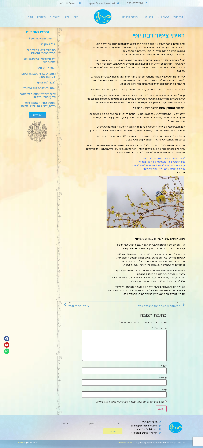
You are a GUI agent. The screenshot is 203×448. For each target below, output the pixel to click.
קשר (30, 16)
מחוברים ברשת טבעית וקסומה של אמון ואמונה (38, 75)
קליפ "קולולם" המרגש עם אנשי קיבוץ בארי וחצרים (38, 95)
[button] (37, 115)
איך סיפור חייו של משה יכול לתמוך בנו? (40, 60)
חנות (76, 16)
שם (164, 366)
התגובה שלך (159, 328)
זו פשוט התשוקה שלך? (42, 38)
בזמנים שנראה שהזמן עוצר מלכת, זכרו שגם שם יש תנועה (38, 104)
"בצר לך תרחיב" (46, 67)
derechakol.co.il (126, 442)
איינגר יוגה (55, 16)
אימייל (163, 378)
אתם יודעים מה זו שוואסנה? (39, 88)
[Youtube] (6, 345)
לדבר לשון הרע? (46, 82)
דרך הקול (178, 16)
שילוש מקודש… (46, 44)
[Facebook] (6, 338)
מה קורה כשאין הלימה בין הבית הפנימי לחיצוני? (41, 51)
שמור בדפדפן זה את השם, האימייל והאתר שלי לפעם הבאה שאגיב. (130, 402)
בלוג (67, 16)
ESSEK (21, 442)
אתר (164, 390)
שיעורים (165, 16)
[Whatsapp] (6, 351)
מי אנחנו (41, 16)
